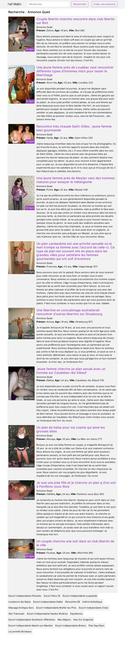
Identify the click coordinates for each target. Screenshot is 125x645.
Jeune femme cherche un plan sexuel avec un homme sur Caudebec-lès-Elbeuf (70, 371)
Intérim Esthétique (92, 601)
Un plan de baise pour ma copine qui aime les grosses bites (70, 429)
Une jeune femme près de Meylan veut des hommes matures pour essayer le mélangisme (75, 180)
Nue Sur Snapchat (83, 619)
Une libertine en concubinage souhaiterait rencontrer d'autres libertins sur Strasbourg (69, 312)
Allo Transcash (16, 613)
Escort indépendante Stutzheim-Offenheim (32, 619)
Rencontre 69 (72, 601)
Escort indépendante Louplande (80, 595)
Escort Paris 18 (52, 595)
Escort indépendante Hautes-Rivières (47, 613)
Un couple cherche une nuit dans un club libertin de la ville (75, 543)
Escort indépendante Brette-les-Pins (56, 607)
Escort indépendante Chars (93, 607)
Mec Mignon (64, 619)
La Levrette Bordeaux (20, 631)
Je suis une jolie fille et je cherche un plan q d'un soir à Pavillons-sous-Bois (76, 484)
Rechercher (79, 4)
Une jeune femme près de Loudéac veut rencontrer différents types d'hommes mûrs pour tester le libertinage (75, 71)
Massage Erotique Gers (21, 607)
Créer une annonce (104, 4)
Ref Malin (14, 4)
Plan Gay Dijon (96, 625)
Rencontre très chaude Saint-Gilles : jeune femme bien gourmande (74, 128)
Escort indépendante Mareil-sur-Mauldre (31, 625)
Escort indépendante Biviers (70, 625)
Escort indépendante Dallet (48, 601)
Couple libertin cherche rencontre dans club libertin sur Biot (75, 21)
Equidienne (76, 613)
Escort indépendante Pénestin (25, 595)
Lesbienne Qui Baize (20, 601)
